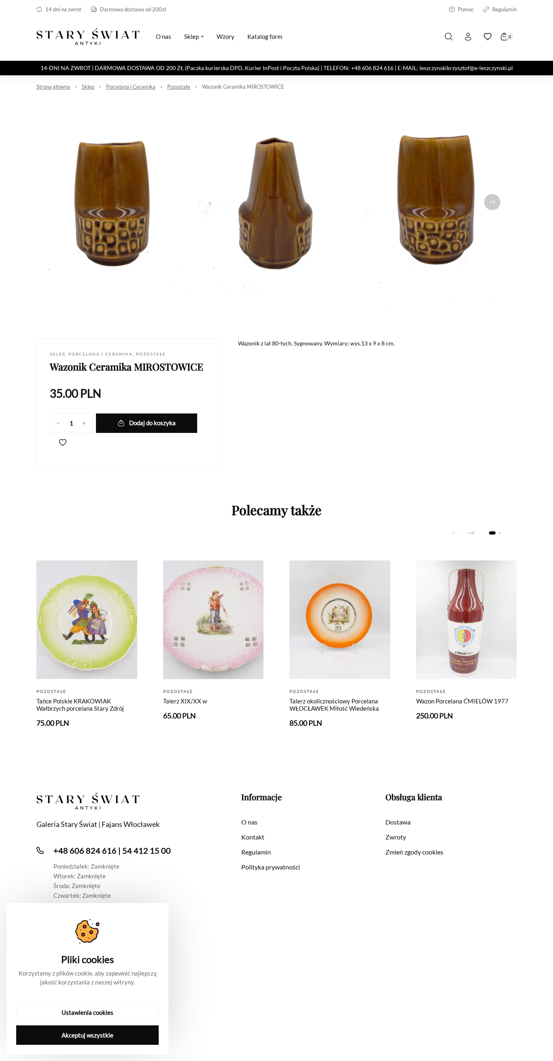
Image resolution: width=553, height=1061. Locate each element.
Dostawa (397, 822)
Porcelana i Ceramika (130, 86)
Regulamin (504, 9)
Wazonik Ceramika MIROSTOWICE (243, 86)
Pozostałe (178, 86)
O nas (249, 822)
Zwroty (395, 837)
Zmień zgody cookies (414, 852)
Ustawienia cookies (87, 1012)
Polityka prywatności (270, 867)
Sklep (88, 86)
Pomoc (466, 9)
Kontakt (252, 837)
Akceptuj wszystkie (87, 1035)
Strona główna (53, 86)
